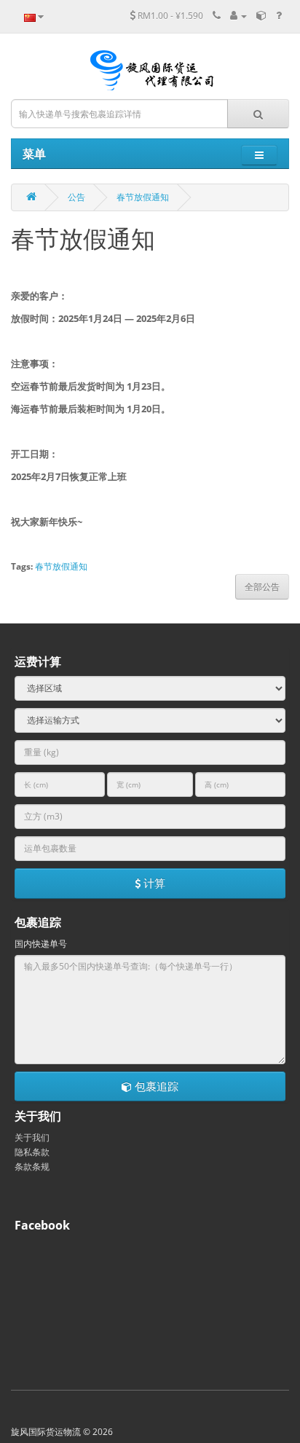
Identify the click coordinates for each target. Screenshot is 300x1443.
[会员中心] (238, 15)
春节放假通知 (143, 197)
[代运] (261, 15)
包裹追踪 (155, 1086)
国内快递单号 (41, 943)
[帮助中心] (279, 15)
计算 (153, 883)
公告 (76, 197)
